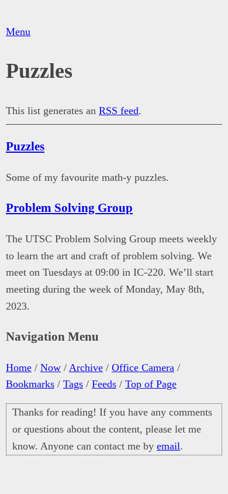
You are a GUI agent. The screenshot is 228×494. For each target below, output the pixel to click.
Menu (18, 31)
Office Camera (143, 367)
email (168, 446)
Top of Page (151, 384)
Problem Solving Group (69, 208)
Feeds (104, 384)
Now (50, 367)
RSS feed (119, 110)
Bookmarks (30, 384)
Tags (73, 384)
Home (19, 367)
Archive (86, 367)
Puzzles (25, 146)
